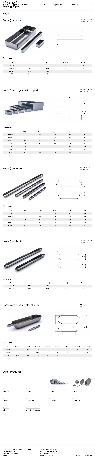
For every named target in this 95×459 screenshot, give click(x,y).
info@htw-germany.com (48, 451)
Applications (57, 5)
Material (42, 5)
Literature (74, 5)
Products (27, 5)
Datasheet (86, 21)
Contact (89, 5)
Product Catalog (87, 19)
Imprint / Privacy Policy (84, 456)
